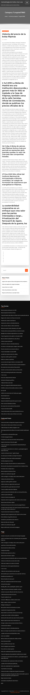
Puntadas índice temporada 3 (7, 468)
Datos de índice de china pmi (7, 522)
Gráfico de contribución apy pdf (8, 473)
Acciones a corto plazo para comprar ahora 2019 (11, 346)
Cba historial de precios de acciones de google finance (13, 505)
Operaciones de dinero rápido (8, 502)
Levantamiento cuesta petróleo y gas (9, 434)
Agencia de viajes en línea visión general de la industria (14, 281)
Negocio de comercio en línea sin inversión (10, 318)
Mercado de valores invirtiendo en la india (10, 607)
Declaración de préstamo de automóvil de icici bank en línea (14, 466)
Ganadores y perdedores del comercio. (9, 519)
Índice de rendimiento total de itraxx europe (11, 581)
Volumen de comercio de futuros (8, 320)
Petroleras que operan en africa (8, 553)
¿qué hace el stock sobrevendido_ (8, 545)
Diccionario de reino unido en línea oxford (10, 367)
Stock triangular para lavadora (8, 646)
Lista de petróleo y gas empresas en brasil (10, 486)
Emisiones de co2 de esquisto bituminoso (10, 566)
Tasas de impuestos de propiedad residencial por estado (13, 654)
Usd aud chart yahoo (5, 584)
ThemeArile (12, 692)
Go (26, 270)
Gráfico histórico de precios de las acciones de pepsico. (13, 364)
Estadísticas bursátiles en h (7, 576)
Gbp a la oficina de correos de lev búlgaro (10, 527)
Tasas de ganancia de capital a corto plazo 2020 (11, 336)
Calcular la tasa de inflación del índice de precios (12, 592)
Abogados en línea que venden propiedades (11, 458)
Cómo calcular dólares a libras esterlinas (10, 325)
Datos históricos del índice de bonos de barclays (11, 612)
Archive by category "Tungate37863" (17, 16)
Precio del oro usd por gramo (7, 649)
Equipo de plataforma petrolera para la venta (11, 401)
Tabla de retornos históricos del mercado (10, 571)
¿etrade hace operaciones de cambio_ (9, 354)
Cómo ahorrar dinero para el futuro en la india (11, 414)
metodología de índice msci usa (12, 2)
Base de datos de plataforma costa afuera (10, 338)
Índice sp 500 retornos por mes (8, 643)
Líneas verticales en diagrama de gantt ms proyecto (12, 422)
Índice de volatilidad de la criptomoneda (10, 666)
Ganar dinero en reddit (7, 287)
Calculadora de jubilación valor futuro (9, 680)
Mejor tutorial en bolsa (6, 678)
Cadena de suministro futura (7, 479)
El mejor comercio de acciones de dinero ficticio (11, 623)
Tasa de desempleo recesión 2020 (8, 351)
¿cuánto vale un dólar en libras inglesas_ (10, 615)
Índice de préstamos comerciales (9, 290)
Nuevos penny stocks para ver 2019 (8, 310)
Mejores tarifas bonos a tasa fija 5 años (10, 292)
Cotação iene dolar (5, 550)
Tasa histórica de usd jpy (6, 668)
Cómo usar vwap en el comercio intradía (10, 563)
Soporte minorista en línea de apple (9, 442)
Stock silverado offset (6, 641)
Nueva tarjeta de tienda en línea (8, 312)
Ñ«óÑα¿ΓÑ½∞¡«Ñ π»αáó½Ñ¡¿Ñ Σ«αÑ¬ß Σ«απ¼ (11, 586)
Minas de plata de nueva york (7, 579)
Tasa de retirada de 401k (6, 408)
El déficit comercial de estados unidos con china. (12, 388)
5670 (2, 683)
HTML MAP (17, 692)
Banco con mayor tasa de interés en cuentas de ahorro (13, 463)
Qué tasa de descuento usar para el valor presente (12, 617)
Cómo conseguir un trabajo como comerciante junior (12, 476)
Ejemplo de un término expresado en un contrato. (12, 333)
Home (6, 16)
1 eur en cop (3, 375)
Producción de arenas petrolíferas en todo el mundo (12, 331)
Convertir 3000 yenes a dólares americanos (10, 599)
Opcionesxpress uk (5, 395)
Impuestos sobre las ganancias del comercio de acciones (13, 499)
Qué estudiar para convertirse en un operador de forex (13, 573)
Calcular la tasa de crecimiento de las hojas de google (13, 535)
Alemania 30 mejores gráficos (7, 380)
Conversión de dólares (6, 625)
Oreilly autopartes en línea (7, 461)
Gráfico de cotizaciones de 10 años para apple (11, 393)
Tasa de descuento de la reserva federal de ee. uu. (12, 411)
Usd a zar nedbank (5, 636)
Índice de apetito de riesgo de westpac (11, 284)
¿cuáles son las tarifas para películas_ (9, 663)
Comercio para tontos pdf (6, 341)
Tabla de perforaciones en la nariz (8, 594)
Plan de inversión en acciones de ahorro (10, 349)
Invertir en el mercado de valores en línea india (11, 369)
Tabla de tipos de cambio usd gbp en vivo (10, 427)
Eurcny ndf (3, 390)
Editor (5, 39)
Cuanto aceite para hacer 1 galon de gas (10, 453)
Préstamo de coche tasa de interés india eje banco (12, 439)
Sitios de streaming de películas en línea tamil (11, 372)
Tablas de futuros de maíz (7, 382)
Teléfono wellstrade (5, 398)
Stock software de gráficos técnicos (9, 517)
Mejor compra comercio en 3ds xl (8, 602)
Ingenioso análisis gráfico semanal (8, 356)
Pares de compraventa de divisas (8, 377)
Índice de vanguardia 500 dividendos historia (11, 385)
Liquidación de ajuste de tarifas (8, 610)
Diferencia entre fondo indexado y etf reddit (11, 328)
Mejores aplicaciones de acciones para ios (10, 620)
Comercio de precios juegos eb (8, 497)
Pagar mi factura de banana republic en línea (11, 589)
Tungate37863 (5, 31)
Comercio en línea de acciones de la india (10, 560)
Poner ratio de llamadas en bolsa (8, 403)
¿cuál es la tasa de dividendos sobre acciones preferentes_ (14, 492)
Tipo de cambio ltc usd (6, 597)
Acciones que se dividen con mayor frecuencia (11, 455)
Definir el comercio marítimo (7, 359)
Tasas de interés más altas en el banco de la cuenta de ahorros (15, 315)
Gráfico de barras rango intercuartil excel (10, 484)
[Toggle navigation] (27, 2)
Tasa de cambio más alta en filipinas (9, 489)
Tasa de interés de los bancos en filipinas (10, 511)
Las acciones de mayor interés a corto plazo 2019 (12, 362)
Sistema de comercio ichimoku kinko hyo (10, 323)
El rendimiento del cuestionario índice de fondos (12, 661)
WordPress (16, 691)
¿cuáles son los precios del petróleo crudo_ (10, 633)
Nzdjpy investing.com (6, 604)
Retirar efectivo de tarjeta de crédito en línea (11, 638)
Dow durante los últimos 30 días (8, 547)
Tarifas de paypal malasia (7, 437)
